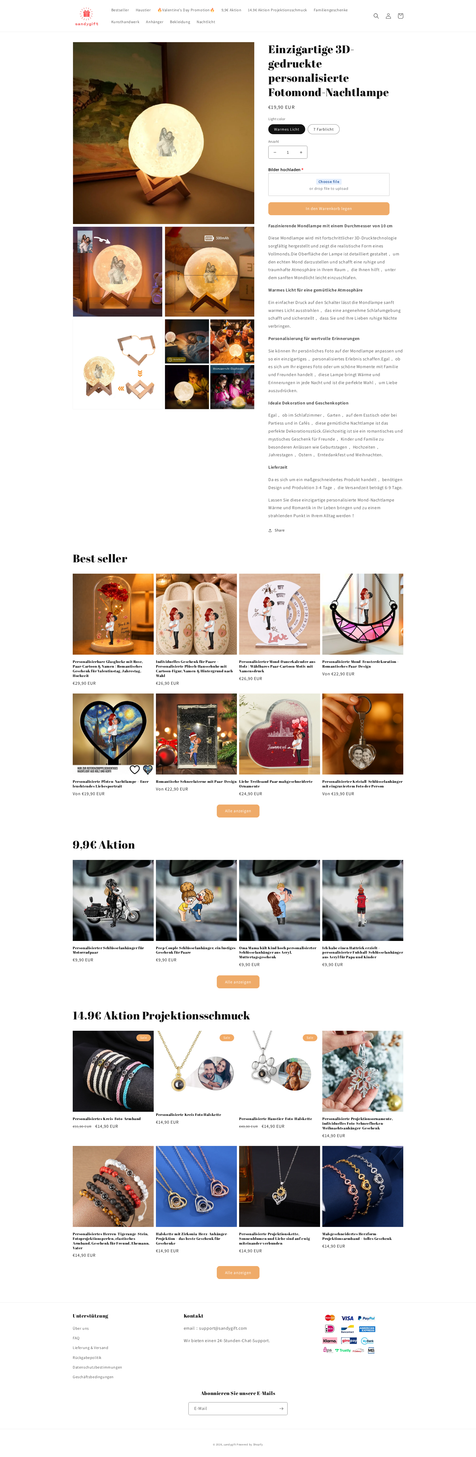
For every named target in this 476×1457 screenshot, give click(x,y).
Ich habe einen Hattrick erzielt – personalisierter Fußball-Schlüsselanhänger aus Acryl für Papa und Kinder (362, 953)
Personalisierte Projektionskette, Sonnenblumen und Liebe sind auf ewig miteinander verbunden (274, 1239)
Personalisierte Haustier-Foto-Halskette (275, 1118)
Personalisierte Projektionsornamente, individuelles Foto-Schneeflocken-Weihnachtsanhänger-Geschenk (357, 1123)
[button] (376, 16)
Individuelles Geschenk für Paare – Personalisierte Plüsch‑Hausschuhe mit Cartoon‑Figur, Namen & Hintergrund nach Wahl (194, 668)
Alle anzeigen (238, 810)
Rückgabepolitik (87, 1357)
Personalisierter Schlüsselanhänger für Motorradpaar (108, 950)
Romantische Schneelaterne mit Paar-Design (196, 781)
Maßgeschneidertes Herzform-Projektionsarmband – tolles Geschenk (357, 1236)
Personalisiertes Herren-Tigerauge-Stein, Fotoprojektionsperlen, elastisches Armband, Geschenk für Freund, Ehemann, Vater (111, 1241)
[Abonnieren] (281, 1408)
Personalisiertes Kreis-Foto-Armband (107, 1118)
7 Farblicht (323, 129)
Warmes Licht (286, 129)
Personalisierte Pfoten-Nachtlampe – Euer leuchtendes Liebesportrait (111, 784)
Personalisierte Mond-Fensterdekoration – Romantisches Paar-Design (360, 664)
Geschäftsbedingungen (93, 1376)
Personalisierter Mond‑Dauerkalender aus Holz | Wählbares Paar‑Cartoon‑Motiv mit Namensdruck (277, 666)
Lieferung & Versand (90, 1347)
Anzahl (273, 141)
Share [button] (280, 530)
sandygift (230, 1444)
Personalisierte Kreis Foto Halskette (188, 1114)
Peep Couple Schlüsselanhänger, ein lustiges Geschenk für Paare (196, 950)
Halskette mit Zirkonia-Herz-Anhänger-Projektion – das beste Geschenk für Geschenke (192, 1239)
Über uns (81, 1328)
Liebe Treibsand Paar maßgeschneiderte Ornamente (276, 784)
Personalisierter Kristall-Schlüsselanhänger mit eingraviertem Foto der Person (362, 784)
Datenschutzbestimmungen (97, 1367)
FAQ (76, 1337)
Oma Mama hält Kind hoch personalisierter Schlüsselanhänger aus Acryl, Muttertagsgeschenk (278, 953)
